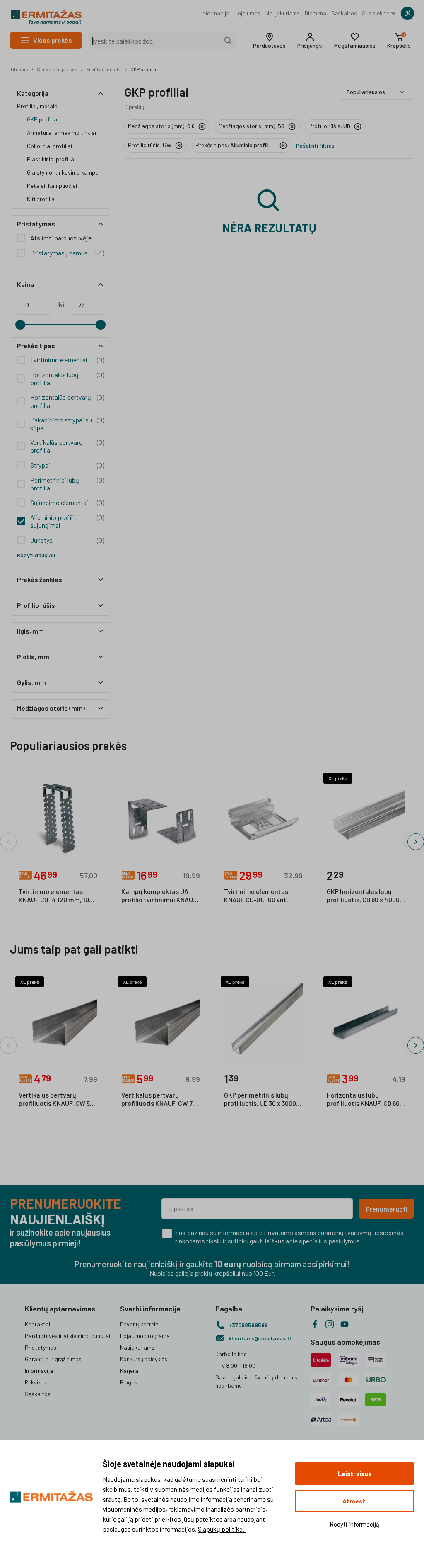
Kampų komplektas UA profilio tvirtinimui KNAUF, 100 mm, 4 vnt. (159, 896)
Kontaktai (37, 1324)
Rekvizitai (37, 1382)
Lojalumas (247, 13)
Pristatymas (40, 1347)
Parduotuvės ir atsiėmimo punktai (67, 1335)
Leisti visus (354, 1473)
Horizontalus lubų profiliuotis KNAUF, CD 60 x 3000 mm (365, 1099)
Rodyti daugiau (36, 554)
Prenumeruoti (386, 1209)
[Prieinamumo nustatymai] (407, 13)
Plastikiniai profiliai (51, 159)
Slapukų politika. (222, 1529)
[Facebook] (315, 1324)
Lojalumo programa (145, 1335)
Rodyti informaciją (354, 1524)
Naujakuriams (282, 13)
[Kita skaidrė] (415, 841)
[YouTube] (344, 1324)
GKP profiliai (143, 69)
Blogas (128, 1382)
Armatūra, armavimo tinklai (61, 132)
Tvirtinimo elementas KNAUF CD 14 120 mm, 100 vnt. (56, 896)
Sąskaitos (344, 13)
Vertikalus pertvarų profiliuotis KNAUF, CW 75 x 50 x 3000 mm (158, 1099)
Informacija (215, 13)
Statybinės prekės (57, 69)
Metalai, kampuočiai (52, 185)
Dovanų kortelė (139, 1324)
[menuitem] (215, 13)
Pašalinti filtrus (315, 145)
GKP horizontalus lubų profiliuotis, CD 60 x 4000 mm (363, 896)
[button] (269, 40)
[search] (228, 40)
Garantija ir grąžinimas (53, 1358)
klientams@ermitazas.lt (260, 1338)
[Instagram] (329, 1324)
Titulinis (19, 69)
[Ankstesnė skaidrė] (8, 841)
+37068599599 (248, 1324)
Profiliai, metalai (104, 69)
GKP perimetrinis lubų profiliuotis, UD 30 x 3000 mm (260, 1099)
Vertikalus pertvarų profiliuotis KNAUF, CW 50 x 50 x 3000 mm (56, 1099)
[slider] (20, 325)
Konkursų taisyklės (143, 1358)
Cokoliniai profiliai (49, 145)
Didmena (315, 13)
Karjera (129, 1370)
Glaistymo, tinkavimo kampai (63, 172)
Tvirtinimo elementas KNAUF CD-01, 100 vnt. (256, 895)
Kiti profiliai (41, 198)
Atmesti (354, 1501)
